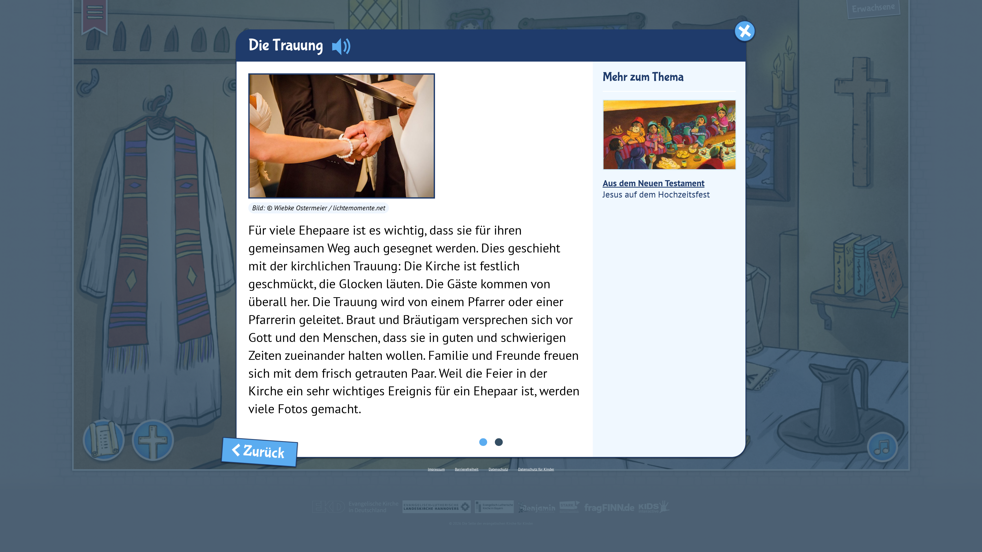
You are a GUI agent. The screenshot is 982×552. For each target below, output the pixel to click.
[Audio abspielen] (341, 46)
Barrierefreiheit (466, 469)
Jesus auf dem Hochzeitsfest (656, 188)
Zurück (266, 452)
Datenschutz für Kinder (536, 469)
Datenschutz (498, 469)
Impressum (436, 469)
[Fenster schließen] (744, 31)
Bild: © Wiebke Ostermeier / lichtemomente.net (318, 207)
